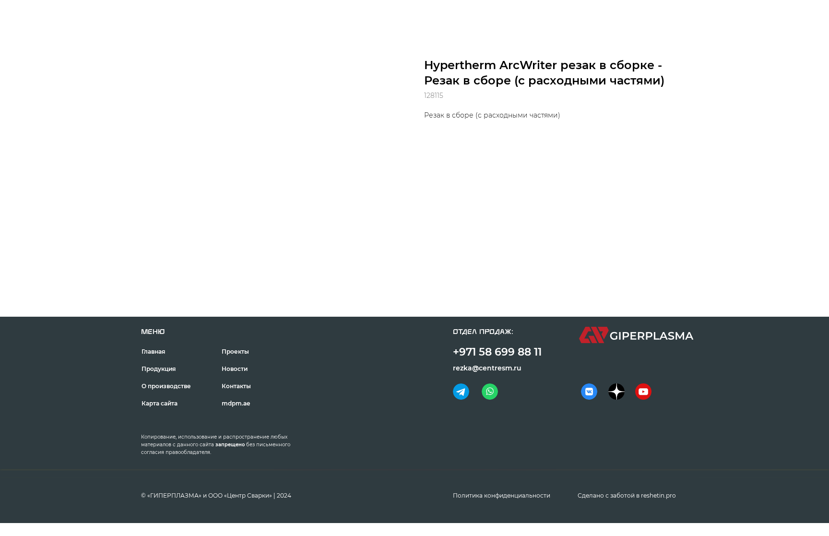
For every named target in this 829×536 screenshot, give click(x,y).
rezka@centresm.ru (487, 368)
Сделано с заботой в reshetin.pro (627, 495)
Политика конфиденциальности (501, 495)
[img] (461, 391)
